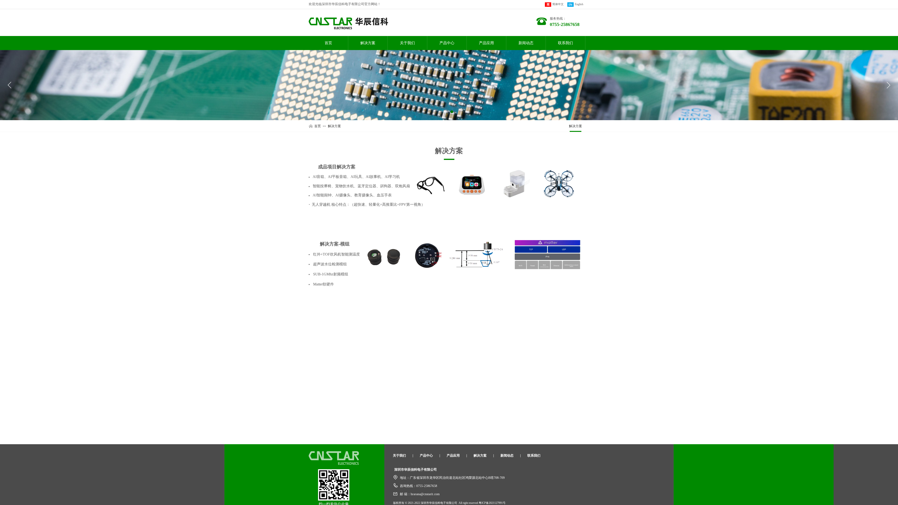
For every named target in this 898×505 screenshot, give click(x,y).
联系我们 (565, 43)
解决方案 (367, 43)
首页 (328, 43)
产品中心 (446, 43)
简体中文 (558, 4)
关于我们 (407, 43)
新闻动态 (525, 43)
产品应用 (486, 43)
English (579, 4)
